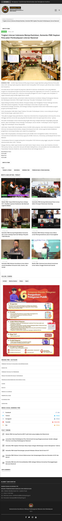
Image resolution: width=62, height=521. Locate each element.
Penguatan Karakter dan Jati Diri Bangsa (12, 376)
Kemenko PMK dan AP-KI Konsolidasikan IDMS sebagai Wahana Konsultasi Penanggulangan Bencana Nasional (31, 463)
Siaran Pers (4, 196)
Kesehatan (9, 19)
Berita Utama (6, 28)
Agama (3, 383)
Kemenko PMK (26, 170)
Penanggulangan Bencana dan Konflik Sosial (18, 195)
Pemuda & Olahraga (7, 391)
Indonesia (17, 170)
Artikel (5, 281)
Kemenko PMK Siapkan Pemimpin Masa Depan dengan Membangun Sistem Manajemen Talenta (33, 445)
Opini (26, 281)
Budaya (3, 387)
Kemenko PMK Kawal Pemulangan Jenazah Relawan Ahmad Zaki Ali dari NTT (27, 450)
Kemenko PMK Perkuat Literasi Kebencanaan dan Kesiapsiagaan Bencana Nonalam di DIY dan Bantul (32, 456)
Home (4, 19)
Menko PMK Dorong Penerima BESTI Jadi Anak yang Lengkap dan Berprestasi (27, 434)
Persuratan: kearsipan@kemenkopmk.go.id (14, 498)
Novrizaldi (3, 153)
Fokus (21, 281)
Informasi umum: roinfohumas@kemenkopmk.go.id (16, 495)
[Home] (13, 9)
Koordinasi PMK (6, 399)
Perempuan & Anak (6, 395)
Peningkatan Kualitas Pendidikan (10, 372)
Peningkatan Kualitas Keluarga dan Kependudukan (15, 364)
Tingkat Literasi (7, 170)
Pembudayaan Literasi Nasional (41, 170)
